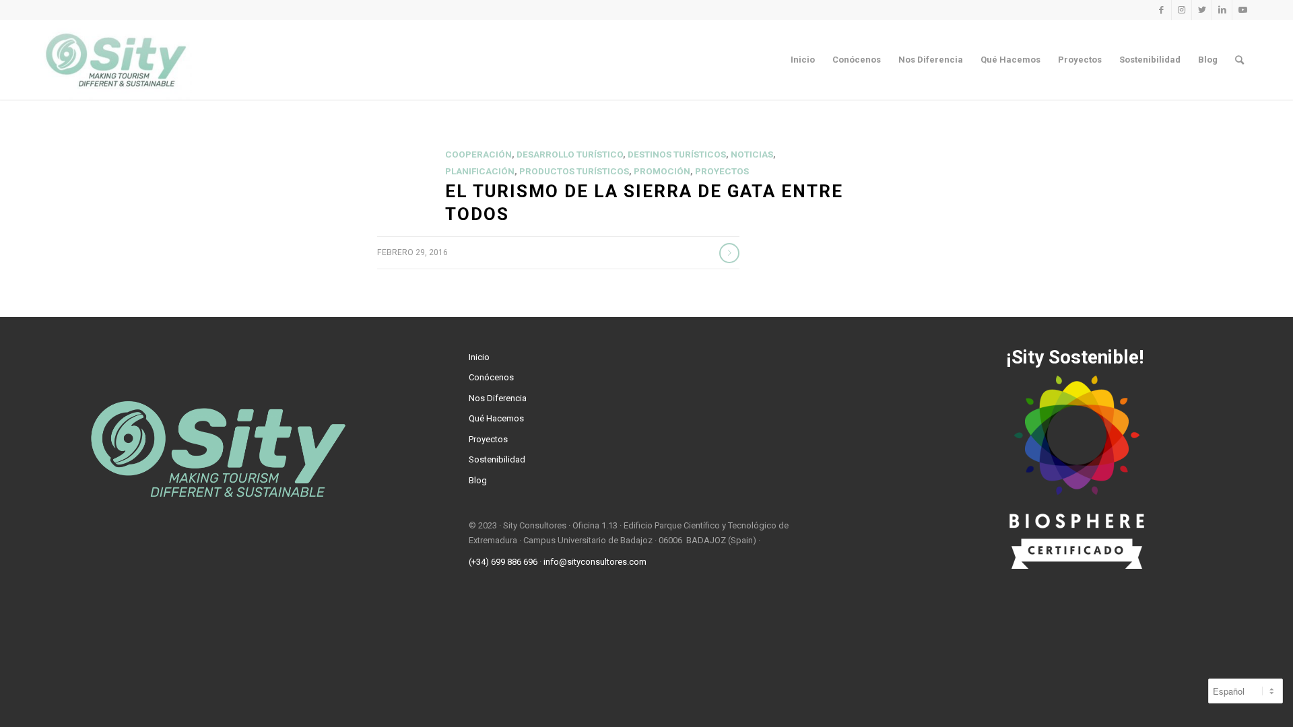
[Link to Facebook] (1161, 10)
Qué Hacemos (496, 418)
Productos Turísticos (574, 171)
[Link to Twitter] (1202, 10)
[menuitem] (803, 60)
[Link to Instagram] (1181, 10)
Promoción (662, 171)
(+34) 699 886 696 (503, 562)
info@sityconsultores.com (594, 562)
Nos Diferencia (498, 398)
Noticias (752, 154)
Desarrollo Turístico (570, 154)
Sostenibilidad (497, 459)
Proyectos (722, 171)
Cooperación (478, 154)
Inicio (479, 357)
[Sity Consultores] (116, 60)
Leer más (729, 253)
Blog (478, 480)
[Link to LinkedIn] (1222, 10)
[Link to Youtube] (1242, 10)
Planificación (480, 171)
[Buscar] (1239, 60)
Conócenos (491, 377)
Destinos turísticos (677, 154)
